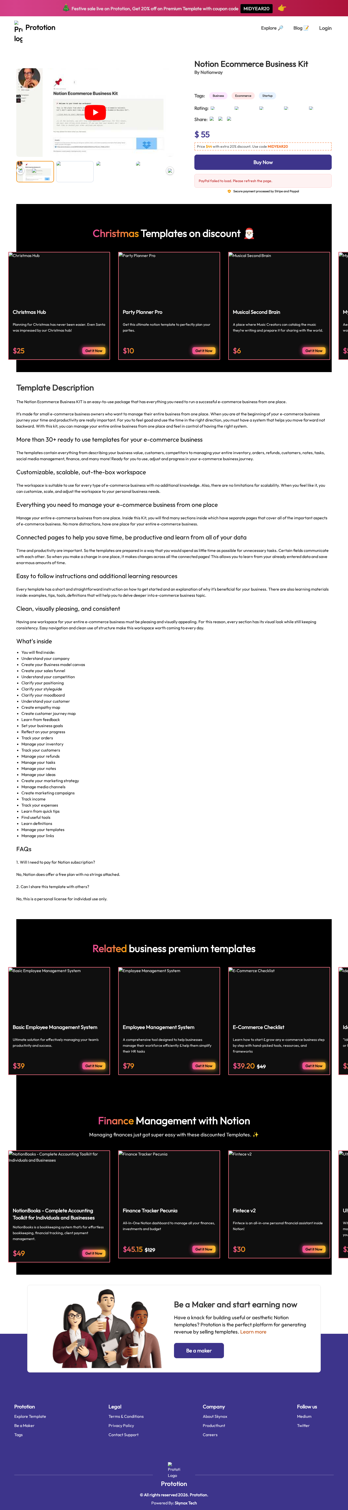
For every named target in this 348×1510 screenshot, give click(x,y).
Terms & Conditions (126, 1416)
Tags (18, 1434)
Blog (301, 28)
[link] (219, 95)
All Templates (28, 45)
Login (325, 28)
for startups (58, 45)
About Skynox (215, 1416)
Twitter (303, 1425)
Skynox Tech (186, 1502)
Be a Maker (24, 1425)
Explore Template (30, 1416)
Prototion (174, 1483)
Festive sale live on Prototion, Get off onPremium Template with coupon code (174, 7)
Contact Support (124, 1434)
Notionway (211, 72)
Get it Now (93, 350)
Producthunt (214, 1425)
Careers (210, 1434)
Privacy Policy (121, 1425)
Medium (304, 1416)
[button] (263, 146)
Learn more (253, 1331)
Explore (272, 28)
